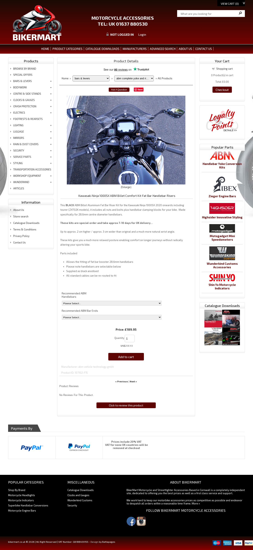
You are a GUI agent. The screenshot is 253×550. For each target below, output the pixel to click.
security (18, 150)
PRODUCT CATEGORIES (67, 49)
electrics (19, 112)
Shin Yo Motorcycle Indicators (222, 286)
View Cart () (230, 3)
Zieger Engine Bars (222, 196)
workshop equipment (27, 175)
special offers (22, 74)
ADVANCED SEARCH (163, 49)
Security (72, 505)
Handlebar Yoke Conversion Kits (222, 165)
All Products (165, 78)
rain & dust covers (26, 144)
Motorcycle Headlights (21, 495)
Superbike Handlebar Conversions (28, 505)
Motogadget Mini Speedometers (222, 237)
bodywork (20, 87)
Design (94, 541)
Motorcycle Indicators (21, 500)
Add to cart (126, 357)
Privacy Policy (21, 236)
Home (45, 49)
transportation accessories (32, 169)
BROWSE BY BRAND (24, 68)
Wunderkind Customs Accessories (222, 265)
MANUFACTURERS (135, 49)
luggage (18, 131)
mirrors (18, 137)
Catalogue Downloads (26, 222)
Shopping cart (224, 68)
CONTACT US (203, 49)
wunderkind (21, 182)
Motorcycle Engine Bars (22, 510)
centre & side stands (27, 93)
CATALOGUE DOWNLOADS (102, 49)
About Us (18, 209)
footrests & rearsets (28, 119)
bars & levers (22, 81)
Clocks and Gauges (78, 495)
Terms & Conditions (24, 229)
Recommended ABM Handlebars (74, 295)
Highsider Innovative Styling (222, 217)
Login (142, 34)
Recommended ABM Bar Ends (80, 310)
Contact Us (19, 242)
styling (18, 163)
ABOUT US (185, 49)
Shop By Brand (16, 490)
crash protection (24, 106)
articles (18, 188)
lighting (18, 125)
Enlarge (126, 187)
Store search (20, 216)
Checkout (222, 90)
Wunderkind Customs (79, 500)
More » (196, 503)
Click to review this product (126, 405)
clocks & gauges (24, 100)
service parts (22, 156)
